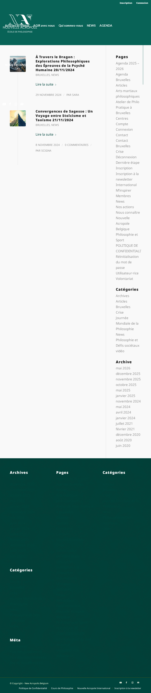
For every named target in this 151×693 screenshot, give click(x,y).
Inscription (126, 2)
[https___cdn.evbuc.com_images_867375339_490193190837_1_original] (18, 118)
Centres (122, 118)
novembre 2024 (128, 401)
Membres (123, 196)
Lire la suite (44, 134)
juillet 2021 (124, 423)
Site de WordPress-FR (26, 662)
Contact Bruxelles (70, 539)
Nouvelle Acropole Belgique (123, 223)
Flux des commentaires (28, 657)
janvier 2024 (125, 418)
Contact (122, 135)
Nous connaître (128, 212)
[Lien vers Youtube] (4, 104)
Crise (120, 151)
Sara (75, 95)
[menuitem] (126, 3)
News (55, 125)
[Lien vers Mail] (22, 104)
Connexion (142, 2)
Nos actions (125, 207)
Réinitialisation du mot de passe (127, 262)
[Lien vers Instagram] (16, 104)
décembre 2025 (128, 373)
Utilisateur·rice (127, 273)
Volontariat (124, 278)
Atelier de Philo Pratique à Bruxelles (127, 107)
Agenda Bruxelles (70, 484)
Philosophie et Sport (71, 622)
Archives (122, 295)
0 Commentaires (76, 145)
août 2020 (124, 440)
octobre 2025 (126, 384)
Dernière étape (128, 162)
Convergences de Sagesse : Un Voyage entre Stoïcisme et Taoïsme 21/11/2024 (64, 115)
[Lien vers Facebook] (10, 104)
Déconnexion (126, 157)
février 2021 (125, 429)
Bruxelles (43, 125)
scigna (46, 150)
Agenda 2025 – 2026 (72, 478)
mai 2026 (123, 368)
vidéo (120, 351)
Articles (121, 85)
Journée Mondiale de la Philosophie (127, 323)
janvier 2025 (125, 395)
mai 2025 (123, 390)
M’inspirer (123, 190)
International (126, 185)
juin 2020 (123, 445)
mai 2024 (123, 406)
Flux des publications (26, 651)
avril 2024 (123, 412)
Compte (122, 124)
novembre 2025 (128, 379)
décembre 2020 (128, 434)
